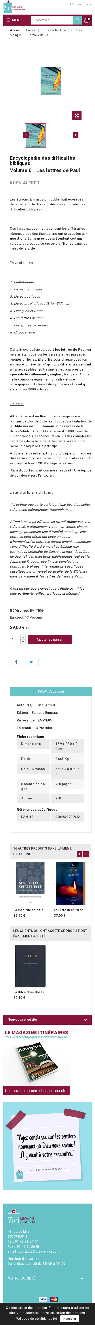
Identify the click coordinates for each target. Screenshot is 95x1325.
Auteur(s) (25, 705)
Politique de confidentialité (36, 1319)
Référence (26, 720)
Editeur (23, 713)
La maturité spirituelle (30, 910)
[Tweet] (31, 662)
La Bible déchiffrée (68, 910)
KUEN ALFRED (25, 183)
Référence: (19, 611)
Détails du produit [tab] (51, 691)
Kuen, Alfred (45, 705)
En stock (17, 617)
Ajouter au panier (50, 639)
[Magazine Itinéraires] (36, 1062)
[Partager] (16, 662)
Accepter (69, 1318)
